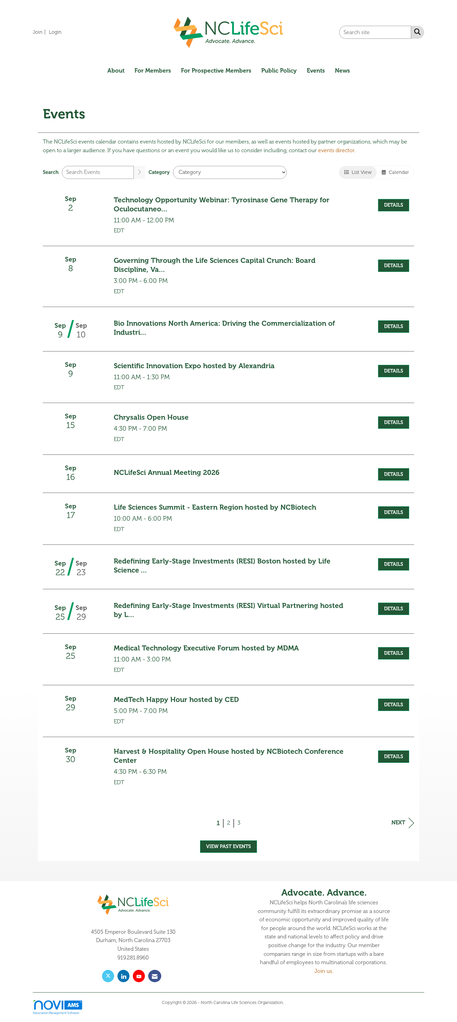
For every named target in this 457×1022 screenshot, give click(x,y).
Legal (290, 1002)
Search (51, 172)
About (115, 70)
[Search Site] (416, 32)
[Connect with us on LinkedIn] (123, 976)
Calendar (397, 172)
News (342, 70)
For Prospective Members (216, 70)
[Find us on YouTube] (139, 976)
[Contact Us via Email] (154, 976)
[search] (139, 172)
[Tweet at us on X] (108, 976)
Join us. (323, 971)
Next (398, 823)
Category (159, 172)
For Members (152, 70)
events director (336, 150)
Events (316, 70)
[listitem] (40, 32)
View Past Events (228, 846)
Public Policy (279, 70)
